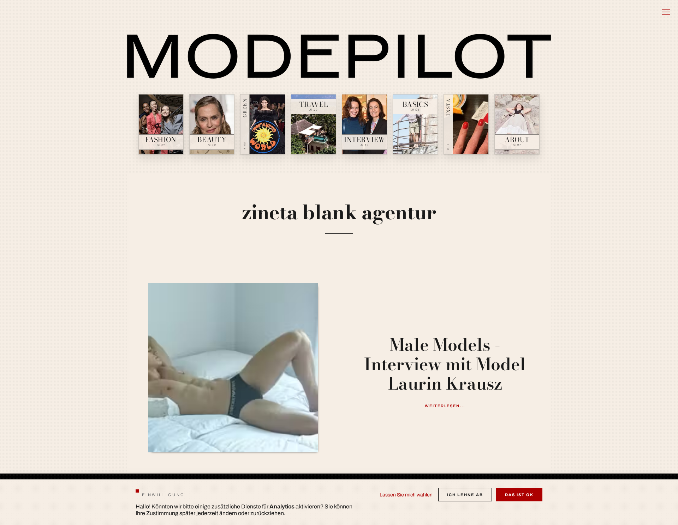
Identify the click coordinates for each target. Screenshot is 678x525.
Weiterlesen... (445, 406)
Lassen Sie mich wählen (406, 494)
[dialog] (339, 502)
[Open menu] (666, 12)
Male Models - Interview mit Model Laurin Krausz (445, 364)
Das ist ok (519, 495)
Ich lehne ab (465, 495)
